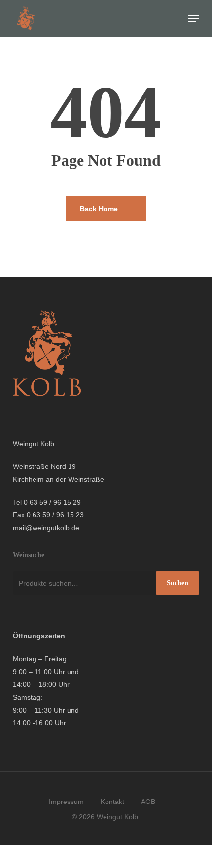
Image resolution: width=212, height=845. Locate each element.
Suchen (177, 583)
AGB (148, 801)
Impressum (66, 801)
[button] (193, 18)
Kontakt (112, 801)
